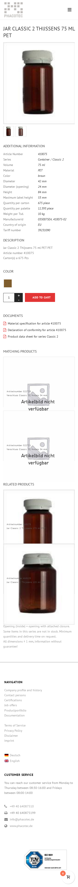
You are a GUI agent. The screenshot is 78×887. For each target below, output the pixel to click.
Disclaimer (11, 736)
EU (39, 225)
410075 (42, 154)
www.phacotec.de (21, 826)
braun (41, 176)
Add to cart (41, 297)
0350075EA (45, 219)
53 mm (42, 197)
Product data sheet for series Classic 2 (33, 336)
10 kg (41, 214)
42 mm (42, 181)
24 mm (42, 187)
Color (8, 271)
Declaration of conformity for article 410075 (37, 330)
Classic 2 (58, 159)
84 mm (42, 192)
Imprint (9, 741)
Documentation (14, 715)
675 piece (44, 203)
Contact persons (15, 695)
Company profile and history (23, 690)
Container (44, 159)
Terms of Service (15, 725)
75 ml (41, 165)
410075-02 (59, 219)
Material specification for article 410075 (34, 323)
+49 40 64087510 (22, 806)
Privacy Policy (13, 731)
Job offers (10, 705)
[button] (66, 50)
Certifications (13, 700)
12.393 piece (45, 208)
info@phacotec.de (22, 819)
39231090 (44, 230)
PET (40, 170)
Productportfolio (15, 710)
